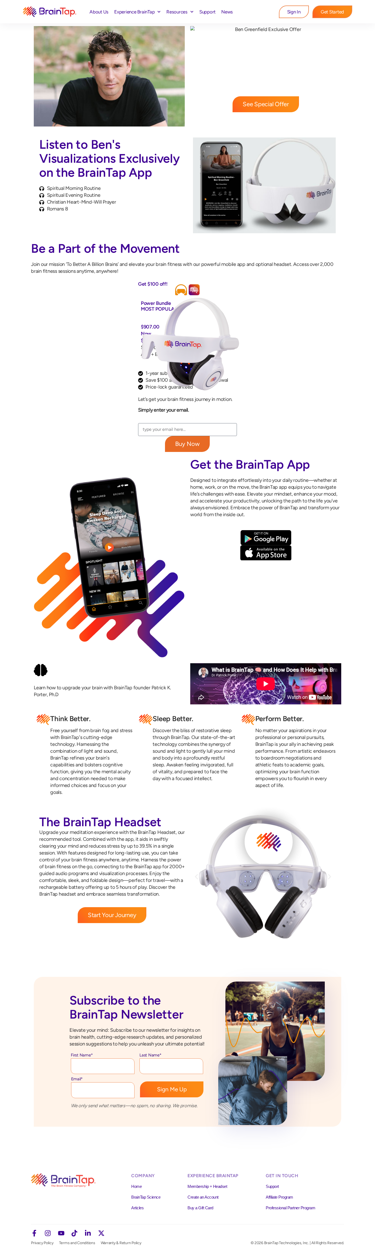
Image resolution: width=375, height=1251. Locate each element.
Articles (137, 1207)
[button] (196, 876)
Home (136, 1186)
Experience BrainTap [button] (134, 12)
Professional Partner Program (290, 1207)
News (227, 12)
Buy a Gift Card (200, 1207)
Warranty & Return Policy (121, 1243)
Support (207, 12)
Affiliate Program (279, 1197)
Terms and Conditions (77, 1243)
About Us (98, 12)
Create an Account (203, 1197)
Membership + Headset (207, 1186)
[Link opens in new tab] (34, 1233)
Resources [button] (177, 12)
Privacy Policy (42, 1243)
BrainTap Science (145, 1197)
